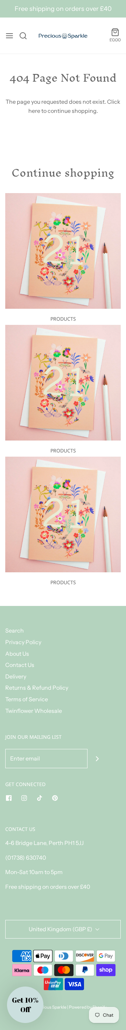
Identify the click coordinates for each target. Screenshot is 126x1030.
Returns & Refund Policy (36, 687)
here (34, 110)
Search (14, 630)
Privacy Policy (23, 642)
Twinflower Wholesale (33, 710)
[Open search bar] (26, 35)
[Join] (97, 758)
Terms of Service (26, 699)
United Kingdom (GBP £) (61, 929)
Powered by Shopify (88, 1007)
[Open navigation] (9, 35)
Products (63, 318)
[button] (25, 1005)
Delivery (15, 676)
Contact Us (19, 664)
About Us (17, 653)
